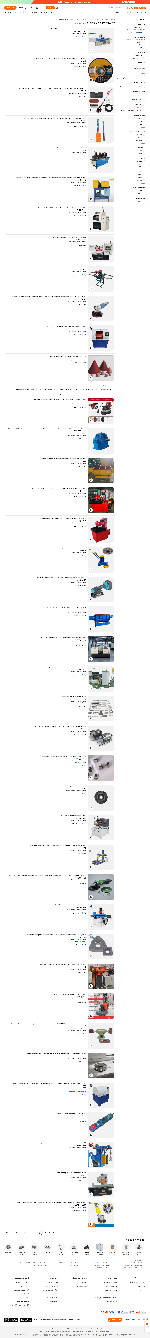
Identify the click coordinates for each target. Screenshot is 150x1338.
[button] (57, 8)
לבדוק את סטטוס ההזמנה (21, 1290)
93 (16, 1232)
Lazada (75, 1329)
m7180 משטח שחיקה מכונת (132, 1265)
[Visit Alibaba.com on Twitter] (20, 1305)
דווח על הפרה (54, 1301)
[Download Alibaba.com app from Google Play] (11, 1320)
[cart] (30, 8)
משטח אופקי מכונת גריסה (105, 389)
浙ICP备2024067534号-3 (127, 1335)
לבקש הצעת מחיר (82, 1286)
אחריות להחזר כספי (111, 1286)
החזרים (56, 1294)
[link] (147, 1318)
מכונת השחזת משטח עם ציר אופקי (68, 389)
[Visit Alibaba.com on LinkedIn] (24, 1305)
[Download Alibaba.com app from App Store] (26, 1320)
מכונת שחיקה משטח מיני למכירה (103, 394)
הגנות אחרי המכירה (111, 1294)
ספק (74, 37)
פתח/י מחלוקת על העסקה (50, 1290)
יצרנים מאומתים (83, 1282)
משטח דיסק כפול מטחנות (36, 394)
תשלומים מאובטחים (110, 1282)
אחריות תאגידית (141, 1290)
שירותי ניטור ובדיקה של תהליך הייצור (106, 1298)
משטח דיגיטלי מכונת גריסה (100, 1263)
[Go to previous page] (58, 1233)
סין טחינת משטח (40, 1265)
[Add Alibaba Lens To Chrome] (115, 1320)
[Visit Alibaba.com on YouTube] (11, 1305)
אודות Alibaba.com (140, 1278)
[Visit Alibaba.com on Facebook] (28, 1305)
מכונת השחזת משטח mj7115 (66, 394)
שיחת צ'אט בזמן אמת (51, 1286)
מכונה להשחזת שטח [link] (62, 19)
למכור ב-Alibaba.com (22, 1282)
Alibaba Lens (135, 1319)
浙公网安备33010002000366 (108, 1335)
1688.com (54, 1329)
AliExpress (46, 1329)
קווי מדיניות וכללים (111, 1301)
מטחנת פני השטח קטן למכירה (47, 389)
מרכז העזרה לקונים (52, 1282)
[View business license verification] (93, 1335)
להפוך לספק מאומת (23, 1294)
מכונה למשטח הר (136, 1263)
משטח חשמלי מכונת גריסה (100, 1265)
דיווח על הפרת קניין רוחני (51, 1298)
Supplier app (72, 1319)
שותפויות (26, 1298)
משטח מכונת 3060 (103, 1268)
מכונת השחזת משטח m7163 (68, 1263)
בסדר (120, 77)
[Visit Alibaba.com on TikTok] (7, 1305)
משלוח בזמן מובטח (111, 1290)
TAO (91, 1329)
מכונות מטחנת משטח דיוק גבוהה (131, 1268)
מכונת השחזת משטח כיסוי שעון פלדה (33, 1263)
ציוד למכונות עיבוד (88, 19)
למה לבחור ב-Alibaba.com (138, 1282)
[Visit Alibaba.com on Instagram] (15, 1305)
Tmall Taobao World (65, 1329)
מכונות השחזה (75, 19)
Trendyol (96, 1329)
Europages (104, 1329)
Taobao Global (83, 1329)
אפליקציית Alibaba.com (42, 1319)
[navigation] (130, 627)
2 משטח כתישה (51, 394)
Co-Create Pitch (141, 1286)
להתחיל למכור (25, 1286)
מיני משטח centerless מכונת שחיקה (25, 389)
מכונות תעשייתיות (102, 19)
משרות (144, 1294)
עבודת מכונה (73, 1265)
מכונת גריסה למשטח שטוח (88, 389)
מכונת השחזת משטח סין (85, 394)
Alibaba (113, 19)
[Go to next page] (11, 1233)
